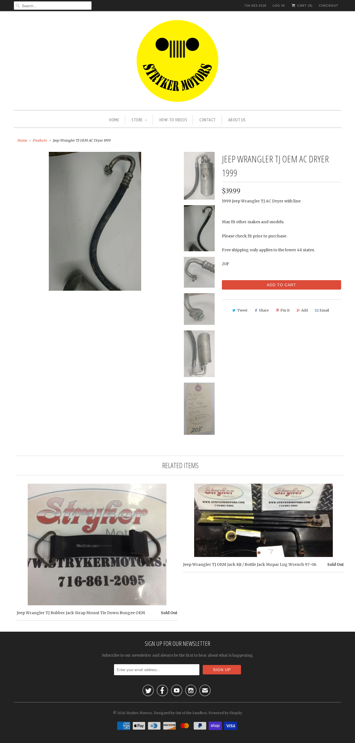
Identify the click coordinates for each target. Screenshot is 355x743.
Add (304, 310)
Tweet (242, 310)
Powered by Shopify (225, 713)
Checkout (328, 5)
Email (324, 310)
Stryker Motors (139, 713)
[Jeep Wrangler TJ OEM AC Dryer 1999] (95, 221)
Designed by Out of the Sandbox (180, 713)
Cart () (304, 5)
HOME (114, 119)
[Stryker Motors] (177, 61)
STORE (137, 119)
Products (39, 140)
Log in (279, 5)
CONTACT (207, 119)
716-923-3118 (255, 5)
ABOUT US (237, 119)
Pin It (285, 310)
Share (264, 310)
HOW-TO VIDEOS (173, 119)
